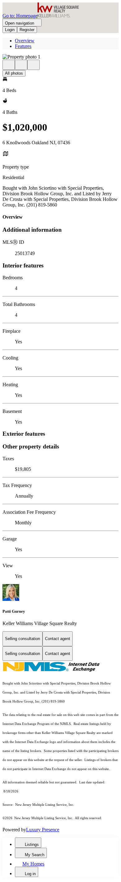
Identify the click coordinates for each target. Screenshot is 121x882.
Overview (24, 40)
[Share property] (33, 65)
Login (10, 29)
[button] (60, 57)
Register (27, 29)
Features (23, 46)
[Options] (8, 65)
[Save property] (21, 65)
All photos (14, 73)
